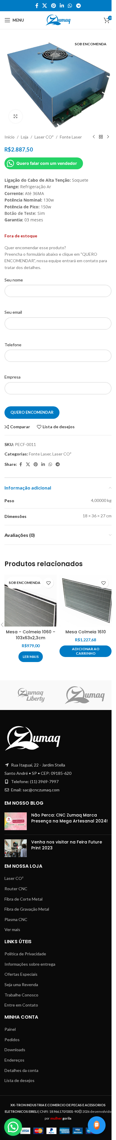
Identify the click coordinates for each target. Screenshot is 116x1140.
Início (9, 136)
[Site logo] (58, 19)
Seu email (13, 312)
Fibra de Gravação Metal (26, 909)
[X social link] (44, 5)
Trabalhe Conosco (21, 994)
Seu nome (13, 279)
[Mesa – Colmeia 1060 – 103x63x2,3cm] (30, 601)
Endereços (14, 1059)
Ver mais (12, 929)
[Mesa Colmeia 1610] (85, 601)
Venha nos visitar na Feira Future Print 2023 (66, 845)
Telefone (12, 344)
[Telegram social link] (78, 5)
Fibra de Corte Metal (23, 898)
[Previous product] (93, 137)
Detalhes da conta (21, 1070)
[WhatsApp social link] (70, 5)
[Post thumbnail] (15, 821)
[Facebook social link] (36, 5)
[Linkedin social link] (62, 5)
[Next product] (108, 137)
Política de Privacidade (25, 953)
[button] (85, 651)
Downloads (14, 1049)
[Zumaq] (85, 695)
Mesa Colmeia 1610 (85, 632)
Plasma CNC (15, 919)
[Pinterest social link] (53, 5)
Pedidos (12, 1039)
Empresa (12, 376)
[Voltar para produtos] (100, 137)
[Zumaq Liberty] (31, 695)
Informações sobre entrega (29, 964)
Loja (24, 136)
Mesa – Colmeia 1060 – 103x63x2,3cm (30, 635)
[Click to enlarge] (15, 116)
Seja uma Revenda (21, 984)
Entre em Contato (21, 1004)
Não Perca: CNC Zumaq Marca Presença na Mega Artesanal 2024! (69, 818)
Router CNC (15, 888)
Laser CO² (44, 136)
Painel (10, 1029)
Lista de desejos (19, 1080)
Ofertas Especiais (20, 974)
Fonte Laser (71, 136)
